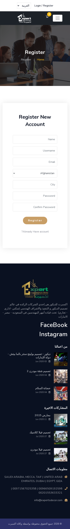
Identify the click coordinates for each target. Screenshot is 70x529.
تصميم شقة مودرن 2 (38, 371)
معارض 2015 (42, 415)
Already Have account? (35, 232)
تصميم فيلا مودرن (40, 449)
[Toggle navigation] (57, 18)
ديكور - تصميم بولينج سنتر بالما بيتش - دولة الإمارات (29, 355)
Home (40, 59)
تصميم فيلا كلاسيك (40, 432)
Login (37, 6)
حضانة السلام (42, 388)
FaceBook (53, 325)
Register (48, 6)
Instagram (53, 334)
